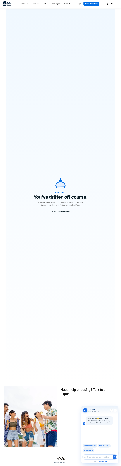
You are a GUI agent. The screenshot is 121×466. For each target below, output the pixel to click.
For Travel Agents (55, 4)
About (44, 4)
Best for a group (104, 445)
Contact (67, 4)
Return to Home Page (61, 211)
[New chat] (111, 410)
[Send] (114, 457)
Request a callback (91, 4)
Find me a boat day (90, 445)
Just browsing (88, 450)
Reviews (36, 4)
